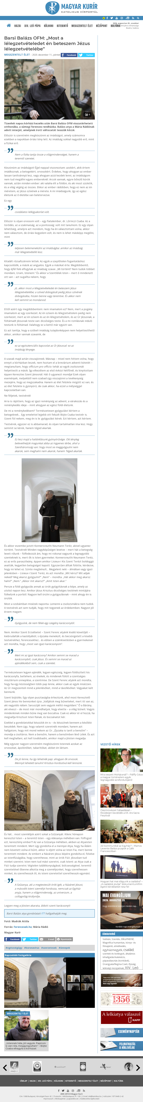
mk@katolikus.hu (95, 1096)
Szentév (116, 939)
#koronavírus (31, 947)
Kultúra (118, 1081)
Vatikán (107, 939)
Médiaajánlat (60, 1099)
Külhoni (48, 26)
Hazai (17, 26)
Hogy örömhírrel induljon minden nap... (120, 899)
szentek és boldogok (113, 953)
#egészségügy (14, 947)
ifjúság (132, 964)
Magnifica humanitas (114, 942)
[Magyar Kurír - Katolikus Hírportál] (71, 13)
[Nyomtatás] (64, 940)
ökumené (127, 939)
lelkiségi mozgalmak (113, 968)
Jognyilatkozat (72, 1099)
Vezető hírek (110, 744)
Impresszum (48, 1099)
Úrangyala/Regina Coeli (115, 964)
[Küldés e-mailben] (47, 940)
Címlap (23, 1081)
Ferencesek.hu (23, 927)
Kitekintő (62, 26)
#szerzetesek (49, 947)
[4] (49, 118)
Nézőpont (101, 26)
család (128, 949)
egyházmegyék (112, 950)
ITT (42, 913)
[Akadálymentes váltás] (104, 18)
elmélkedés (120, 946)
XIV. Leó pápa (32, 26)
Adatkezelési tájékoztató (89, 1099)
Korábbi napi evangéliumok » (129, 926)
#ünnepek (64, 947)
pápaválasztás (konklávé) (116, 960)
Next (138, 1067)
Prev (5, 1067)
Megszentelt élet (82, 26)
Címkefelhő (109, 934)
